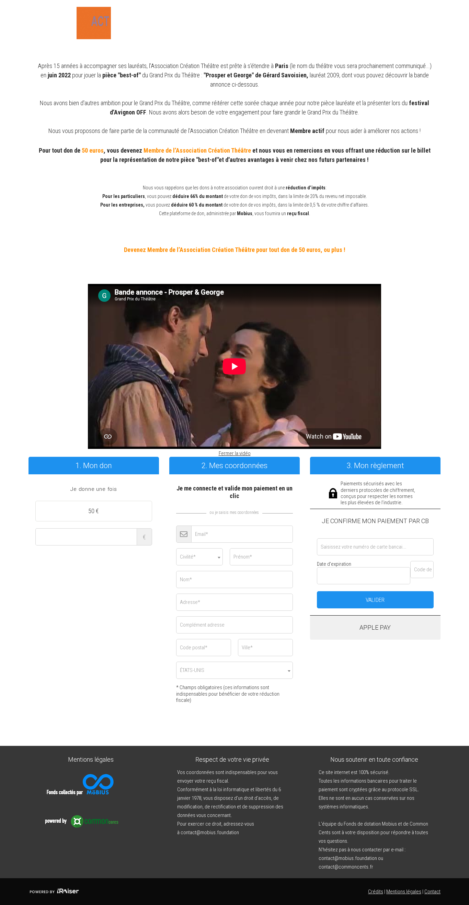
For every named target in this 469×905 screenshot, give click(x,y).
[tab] (93, 489)
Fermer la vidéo (235, 453)
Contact (432, 892)
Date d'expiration (334, 564)
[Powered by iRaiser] (54, 891)
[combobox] (199, 556)
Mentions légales (403, 892)
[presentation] (93, 489)
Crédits (375, 892)
